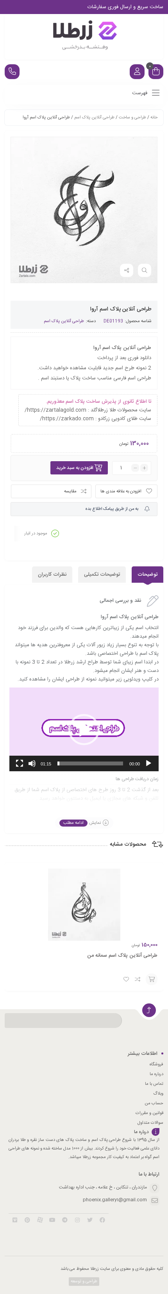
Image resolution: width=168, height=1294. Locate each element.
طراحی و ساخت (132, 117)
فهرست (140, 93)
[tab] (147, 574)
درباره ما (156, 1074)
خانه (153, 117)
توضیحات (147, 574)
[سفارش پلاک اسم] (84, 37)
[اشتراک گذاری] (127, 270)
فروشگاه (156, 1064)
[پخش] (148, 763)
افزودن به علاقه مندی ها (120, 491)
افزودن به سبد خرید (74, 468)
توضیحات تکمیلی (102, 574)
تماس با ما (154, 1084)
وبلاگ (158, 1093)
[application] (84, 729)
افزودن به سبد (151, 979)
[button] (84, 729)
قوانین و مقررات (149, 1113)
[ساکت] (32, 763)
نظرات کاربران (52, 574)
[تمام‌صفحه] (19, 763)
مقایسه (70, 491)
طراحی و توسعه (83, 1281)
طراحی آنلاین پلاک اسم (94, 117)
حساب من (154, 1103)
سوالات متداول (150, 1123)
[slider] (90, 763)
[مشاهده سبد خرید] (155, 72)
